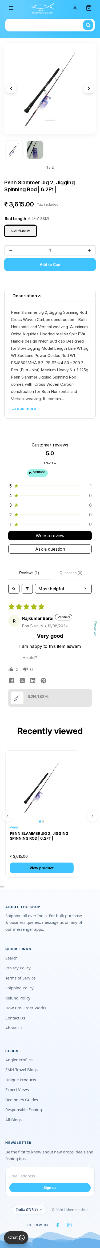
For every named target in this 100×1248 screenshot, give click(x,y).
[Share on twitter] (22, 681)
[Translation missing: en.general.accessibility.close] (2, 887)
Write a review (50, 535)
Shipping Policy (19, 987)
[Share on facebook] (11, 681)
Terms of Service (20, 978)
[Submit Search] (88, 25)
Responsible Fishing (23, 1109)
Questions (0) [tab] (70, 573)
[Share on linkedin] (33, 681)
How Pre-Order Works (25, 1007)
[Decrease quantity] (10, 250)
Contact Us (15, 1018)
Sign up (50, 1188)
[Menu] (11, 8)
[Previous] (11, 88)
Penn (14, 827)
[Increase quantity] (89, 250)
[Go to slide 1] (14, 149)
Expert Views (17, 1089)
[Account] (75, 8)
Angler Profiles (19, 1059)
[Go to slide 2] (35, 149)
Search (11, 958)
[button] (50, 486)
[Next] (89, 88)
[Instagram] (69, 1225)
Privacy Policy (18, 967)
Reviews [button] (95, 628)
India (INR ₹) (27, 1209)
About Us (13, 1027)
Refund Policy (17, 998)
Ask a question (50, 549)
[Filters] (27, 589)
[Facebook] (57, 1225)
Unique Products (20, 1079)
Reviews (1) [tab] (29, 573)
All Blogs (13, 1119)
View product (42, 868)
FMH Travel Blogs (21, 1069)
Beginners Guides (21, 1099)
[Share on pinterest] (43, 681)
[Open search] (13, 589)
